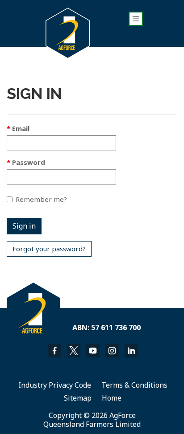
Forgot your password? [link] (49, 248)
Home (111, 398)
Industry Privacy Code (54, 385)
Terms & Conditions (134, 385)
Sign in (24, 226)
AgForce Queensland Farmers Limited (92, 419)
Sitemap (78, 398)
